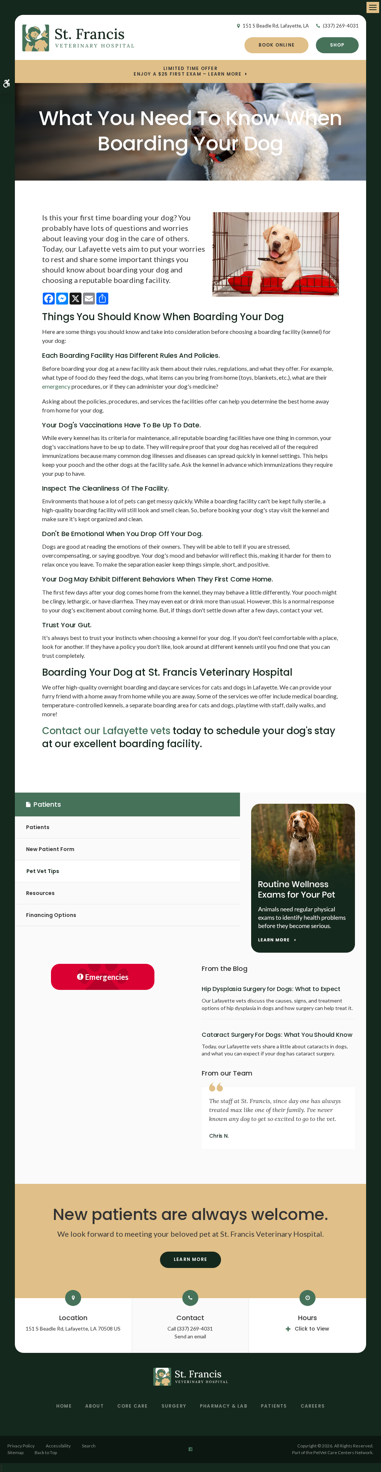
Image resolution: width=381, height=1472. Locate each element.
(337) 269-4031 (341, 26)
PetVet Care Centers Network (342, 1452)
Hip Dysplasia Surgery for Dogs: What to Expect (271, 989)
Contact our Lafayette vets (106, 730)
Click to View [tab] (312, 1328)
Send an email (190, 1336)
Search (89, 1446)
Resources (40, 893)
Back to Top (46, 1452)
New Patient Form (50, 849)
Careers (313, 1406)
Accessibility (58, 1446)
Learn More (190, 1259)
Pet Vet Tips (42, 871)
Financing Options (51, 915)
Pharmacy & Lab (223, 1406)
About (94, 1406)
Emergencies (106, 976)
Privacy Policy (21, 1446)
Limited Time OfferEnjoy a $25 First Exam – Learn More (187, 71)
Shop (337, 45)
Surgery (173, 1406)
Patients (37, 827)
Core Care (132, 1406)
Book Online (277, 45)
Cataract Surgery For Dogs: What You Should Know (277, 1034)
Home (64, 1406)
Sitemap (15, 1452)
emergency (56, 386)
